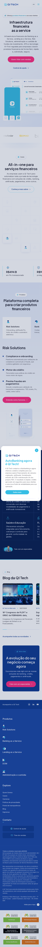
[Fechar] (36, 450)
